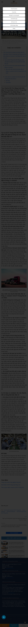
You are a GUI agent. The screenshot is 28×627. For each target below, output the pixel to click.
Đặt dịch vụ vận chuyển (14, 15)
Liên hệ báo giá (14, 18)
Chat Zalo (14, 12)
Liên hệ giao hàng (14, 25)
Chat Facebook (14, 8)
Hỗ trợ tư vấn (14, 22)
